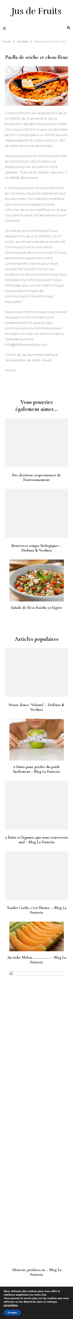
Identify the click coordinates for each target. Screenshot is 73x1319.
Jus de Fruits (37, 11)
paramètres (11, 1305)
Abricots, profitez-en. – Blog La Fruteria (37, 1272)
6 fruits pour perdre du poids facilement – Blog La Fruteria (36, 769)
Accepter (12, 1312)
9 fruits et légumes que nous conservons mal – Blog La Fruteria (36, 839)
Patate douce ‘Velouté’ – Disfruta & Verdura (36, 707)
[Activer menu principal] (5, 28)
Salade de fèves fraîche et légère (36, 607)
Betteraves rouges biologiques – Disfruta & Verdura (36, 548)
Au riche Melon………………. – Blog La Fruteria (36, 959)
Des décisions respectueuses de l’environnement (36, 477)
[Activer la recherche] (68, 27)
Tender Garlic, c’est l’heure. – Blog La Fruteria (36, 910)
